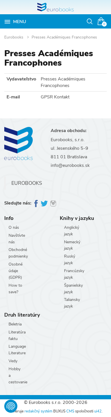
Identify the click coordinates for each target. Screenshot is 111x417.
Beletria (15, 324)
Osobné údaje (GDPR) (15, 271)
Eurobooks (14, 37)
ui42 (98, 411)
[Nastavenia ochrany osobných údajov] (10, 406)
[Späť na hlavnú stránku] (55, 7)
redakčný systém (38, 411)
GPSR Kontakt (55, 97)
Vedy (13, 361)
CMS (70, 411)
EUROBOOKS (26, 183)
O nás (14, 227)
